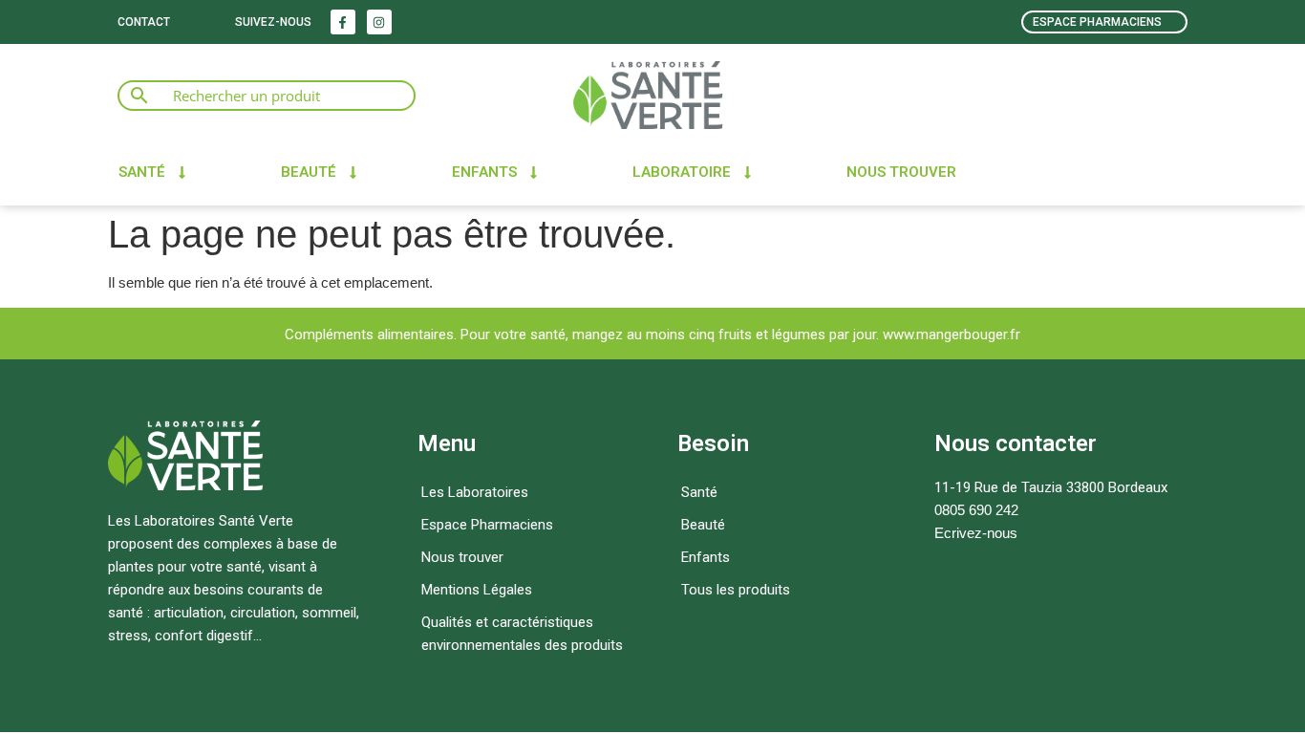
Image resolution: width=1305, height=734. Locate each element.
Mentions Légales (476, 589)
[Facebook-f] (343, 22)
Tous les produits (735, 589)
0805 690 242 (976, 510)
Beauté (308, 172)
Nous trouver (901, 172)
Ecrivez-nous (975, 533)
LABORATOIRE (681, 172)
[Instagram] (379, 22)
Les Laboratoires (474, 492)
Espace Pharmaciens (487, 524)
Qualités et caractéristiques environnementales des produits (522, 634)
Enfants (484, 172)
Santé (141, 172)
